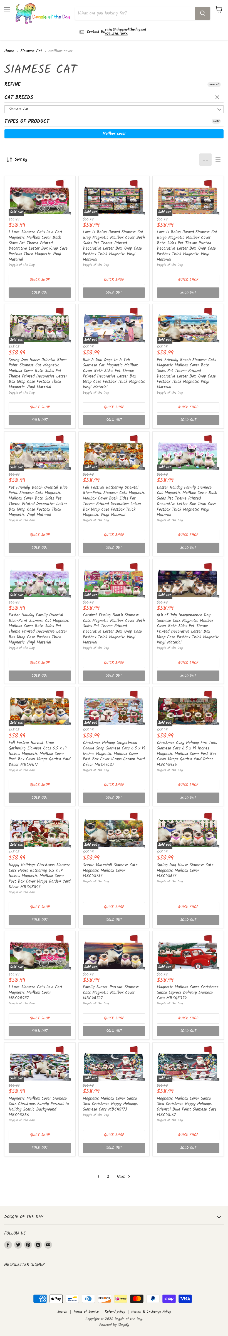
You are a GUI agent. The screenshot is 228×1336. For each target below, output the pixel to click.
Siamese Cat (31, 51)
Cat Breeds (18, 98)
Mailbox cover (114, 134)
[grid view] (205, 159)
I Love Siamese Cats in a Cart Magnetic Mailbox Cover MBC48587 (36, 992)
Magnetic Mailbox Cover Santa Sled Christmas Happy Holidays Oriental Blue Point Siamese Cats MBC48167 (186, 1106)
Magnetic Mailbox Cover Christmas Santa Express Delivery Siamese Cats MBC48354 (187, 992)
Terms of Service (86, 1312)
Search (62, 1312)
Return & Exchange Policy (151, 1312)
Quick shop (40, 280)
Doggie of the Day (22, 264)
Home (9, 51)
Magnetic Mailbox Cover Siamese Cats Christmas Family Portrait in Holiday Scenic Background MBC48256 (39, 1106)
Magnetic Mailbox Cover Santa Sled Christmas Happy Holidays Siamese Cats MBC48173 (110, 1104)
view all (214, 84)
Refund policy (115, 1312)
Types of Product (26, 122)
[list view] (218, 159)
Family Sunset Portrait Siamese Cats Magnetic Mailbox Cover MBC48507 (111, 992)
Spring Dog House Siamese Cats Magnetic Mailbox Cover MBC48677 (185, 870)
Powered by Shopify (114, 1325)
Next (122, 1176)
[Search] (202, 13)
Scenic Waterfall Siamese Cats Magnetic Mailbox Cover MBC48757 (110, 870)
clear (218, 97)
